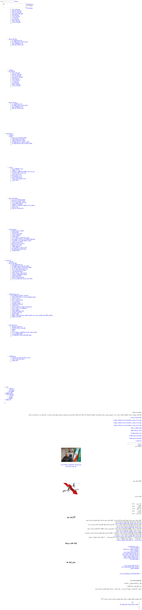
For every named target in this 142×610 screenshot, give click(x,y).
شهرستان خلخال (16, 20)
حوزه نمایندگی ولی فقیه (18, 44)
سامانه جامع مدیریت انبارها (18, 201)
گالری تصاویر (9, 392)
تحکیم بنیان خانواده (16, 316)
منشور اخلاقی (15, 236)
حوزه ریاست (15, 206)
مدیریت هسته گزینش (17, 177)
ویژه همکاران (12, 356)
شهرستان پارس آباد (16, 12)
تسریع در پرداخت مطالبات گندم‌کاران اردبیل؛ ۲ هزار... (128, 531)
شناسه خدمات (15, 309)
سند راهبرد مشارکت (17, 312)
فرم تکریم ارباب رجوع (17, 299)
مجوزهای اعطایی (16, 246)
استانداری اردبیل (134, 547)
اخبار (7, 387)
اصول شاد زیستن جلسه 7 (135, 438)
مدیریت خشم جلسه (136, 433)
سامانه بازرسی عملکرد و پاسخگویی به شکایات (23, 205)
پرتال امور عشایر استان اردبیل (19, 202)
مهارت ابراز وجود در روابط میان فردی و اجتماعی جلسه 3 (127, 425)
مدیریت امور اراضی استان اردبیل (20, 268)
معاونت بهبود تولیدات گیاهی (18, 140)
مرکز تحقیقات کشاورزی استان (130, 557)
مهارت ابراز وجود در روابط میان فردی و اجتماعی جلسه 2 (127, 422)
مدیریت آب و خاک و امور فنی (19, 172)
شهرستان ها (30, 8)
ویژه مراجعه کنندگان (14, 294)
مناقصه (14, 329)
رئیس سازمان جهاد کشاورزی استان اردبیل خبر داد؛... (128, 527)
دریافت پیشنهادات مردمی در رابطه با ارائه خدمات (24, 296)
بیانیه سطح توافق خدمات (18, 311)
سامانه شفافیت (16, 250)
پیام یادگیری (138, 440)
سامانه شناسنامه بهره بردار (18, 199)
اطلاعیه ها (11, 391)
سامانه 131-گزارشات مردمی (19, 270)
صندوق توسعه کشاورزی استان (19, 274)
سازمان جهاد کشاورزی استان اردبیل (21, 237)
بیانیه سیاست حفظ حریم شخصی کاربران (22, 306)
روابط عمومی (15, 179)
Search (16, 1)
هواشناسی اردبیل (134, 550)
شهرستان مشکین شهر (17, 13)
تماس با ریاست (15, 298)
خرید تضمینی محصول (17, 326)
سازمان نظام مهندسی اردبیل (131, 565)
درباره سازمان (9, 133)
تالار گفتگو (8, 399)
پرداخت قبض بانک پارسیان (18, 358)
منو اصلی (11, 70)
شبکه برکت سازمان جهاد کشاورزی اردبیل (22, 278)
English (10, 398)
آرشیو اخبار (11, 389)
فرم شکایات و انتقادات (17, 303)
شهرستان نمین (15, 19)
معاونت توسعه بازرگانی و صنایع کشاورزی (22, 143)
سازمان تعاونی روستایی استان (19, 272)
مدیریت (11, 167)
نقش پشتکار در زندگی (136, 427)
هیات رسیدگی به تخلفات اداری (19, 247)
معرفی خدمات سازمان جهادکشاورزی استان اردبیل (24, 332)
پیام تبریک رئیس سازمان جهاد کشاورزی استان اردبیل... (128, 523)
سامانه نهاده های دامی (17, 271)
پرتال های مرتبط (13, 39)
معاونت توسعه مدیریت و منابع (19, 137)
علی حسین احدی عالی (71, 466)
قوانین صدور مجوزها (17, 244)
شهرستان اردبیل (16, 9)
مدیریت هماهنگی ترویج (17, 43)
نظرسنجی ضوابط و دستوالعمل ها (20, 295)
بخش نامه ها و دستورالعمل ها (19, 248)
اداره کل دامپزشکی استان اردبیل (130, 553)
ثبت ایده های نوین (16, 302)
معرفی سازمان (12, 229)
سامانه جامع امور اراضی (18, 277)
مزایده (13, 330)
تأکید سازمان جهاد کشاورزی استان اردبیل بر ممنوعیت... (127, 535)
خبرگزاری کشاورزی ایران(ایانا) (130, 549)
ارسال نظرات (15, 305)
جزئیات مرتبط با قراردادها (18, 243)
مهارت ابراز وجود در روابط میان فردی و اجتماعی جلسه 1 (127, 420)
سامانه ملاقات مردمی (17, 333)
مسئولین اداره (15, 232)
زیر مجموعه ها (30, 4)
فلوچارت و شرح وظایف (18, 230)
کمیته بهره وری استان (17, 241)
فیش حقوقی (15, 360)
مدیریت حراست (16, 170)
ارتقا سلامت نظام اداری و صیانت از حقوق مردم (23, 239)
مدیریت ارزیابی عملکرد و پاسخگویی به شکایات (23, 171)
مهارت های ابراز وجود (136, 417)
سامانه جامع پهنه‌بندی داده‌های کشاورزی (21, 267)
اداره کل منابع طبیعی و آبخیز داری (130, 554)
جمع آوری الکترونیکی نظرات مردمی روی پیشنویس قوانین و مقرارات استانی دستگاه (32, 315)
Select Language (10, 394)
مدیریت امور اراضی (16, 174)
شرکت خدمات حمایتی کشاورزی (20, 41)
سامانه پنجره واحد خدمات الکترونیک (20, 265)
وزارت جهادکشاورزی (17, 40)
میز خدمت (8, 260)
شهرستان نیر (15, 17)
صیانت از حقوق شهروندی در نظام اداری (21, 240)
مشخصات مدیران (16, 234)
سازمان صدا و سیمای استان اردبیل (129, 566)
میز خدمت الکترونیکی (17, 264)
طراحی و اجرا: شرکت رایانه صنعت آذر (129, 604)
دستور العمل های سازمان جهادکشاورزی (22, 334)
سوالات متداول (15, 313)
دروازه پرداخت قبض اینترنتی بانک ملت (21, 357)
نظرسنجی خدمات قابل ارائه (18, 327)
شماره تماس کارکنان (17, 233)
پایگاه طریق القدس (16, 275)
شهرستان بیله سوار (16, 10)
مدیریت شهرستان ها (17, 175)
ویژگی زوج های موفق (136, 430)
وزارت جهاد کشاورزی (133, 546)
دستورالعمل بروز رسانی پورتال (19, 308)
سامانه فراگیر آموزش (17, 203)
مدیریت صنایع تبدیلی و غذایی (19, 178)
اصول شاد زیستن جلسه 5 (135, 435)
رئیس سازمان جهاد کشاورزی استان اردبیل (71, 464)
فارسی (10, 396)
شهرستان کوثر (15, 15)
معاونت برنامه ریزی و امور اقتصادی (20, 141)
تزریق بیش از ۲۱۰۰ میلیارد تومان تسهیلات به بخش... (128, 540)
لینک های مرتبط (13, 263)
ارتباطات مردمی (16, 301)
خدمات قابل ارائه (13, 325)
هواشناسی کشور (134, 568)
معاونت (11, 136)
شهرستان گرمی (16, 16)
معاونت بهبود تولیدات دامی (18, 139)
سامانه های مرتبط (13, 198)
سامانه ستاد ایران (134, 559)
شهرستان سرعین (16, 22)
